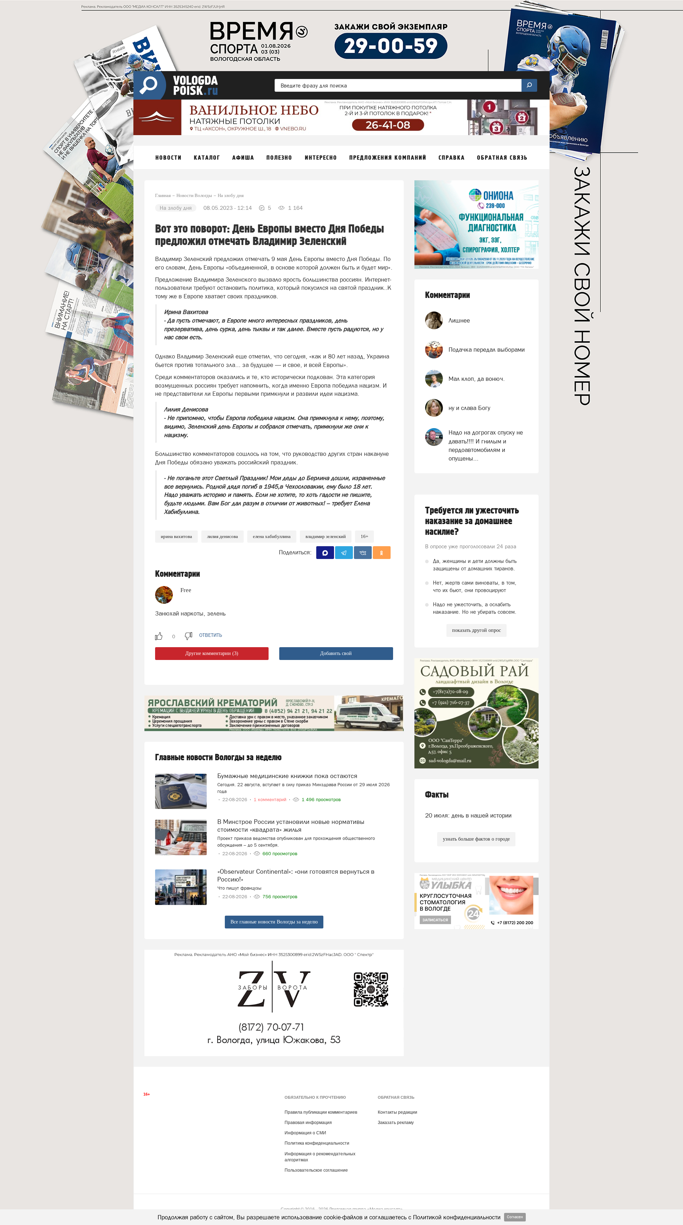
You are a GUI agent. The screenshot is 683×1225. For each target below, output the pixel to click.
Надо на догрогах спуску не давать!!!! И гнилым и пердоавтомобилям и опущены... (486, 445)
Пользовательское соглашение (316, 1170)
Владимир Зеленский (326, 536)
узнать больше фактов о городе (476, 839)
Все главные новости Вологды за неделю (274, 922)
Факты (437, 795)
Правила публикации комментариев (321, 1112)
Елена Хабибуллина (272, 536)
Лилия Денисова (222, 536)
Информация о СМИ (305, 1132)
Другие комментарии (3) (211, 653)
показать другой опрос (476, 630)
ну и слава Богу (469, 407)
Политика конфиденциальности (317, 1143)
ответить (210, 635)
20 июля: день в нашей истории (468, 815)
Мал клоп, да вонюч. (477, 378)
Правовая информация (308, 1122)
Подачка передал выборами (487, 349)
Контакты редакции (397, 1112)
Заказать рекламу (396, 1122)
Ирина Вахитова (176, 536)
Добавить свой (336, 653)
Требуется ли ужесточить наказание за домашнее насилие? (472, 521)
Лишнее (459, 320)
